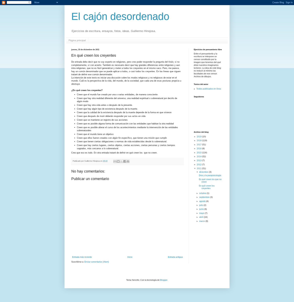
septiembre (204, 197)
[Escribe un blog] (118, 161)
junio (201, 209)
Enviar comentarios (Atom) (96, 262)
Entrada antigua (175, 257)
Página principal (77, 40)
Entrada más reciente (82, 257)
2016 (199, 148)
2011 (199, 168)
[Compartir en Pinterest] (128, 161)
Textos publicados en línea (208, 89)
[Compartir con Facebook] (124, 161)
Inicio (129, 257)
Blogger (163, 280)
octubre (203, 193)
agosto (202, 201)
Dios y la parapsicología (210, 175)
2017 (199, 144)
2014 (199, 156)
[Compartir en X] (121, 161)
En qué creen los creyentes (207, 187)
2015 (199, 152)
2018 (199, 140)
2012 (199, 164)
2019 (199, 136)
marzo (202, 221)
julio (201, 205)
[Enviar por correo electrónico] (115, 161)
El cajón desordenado (120, 16)
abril (201, 217)
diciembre (204, 172)
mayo (202, 213)
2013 (199, 160)
